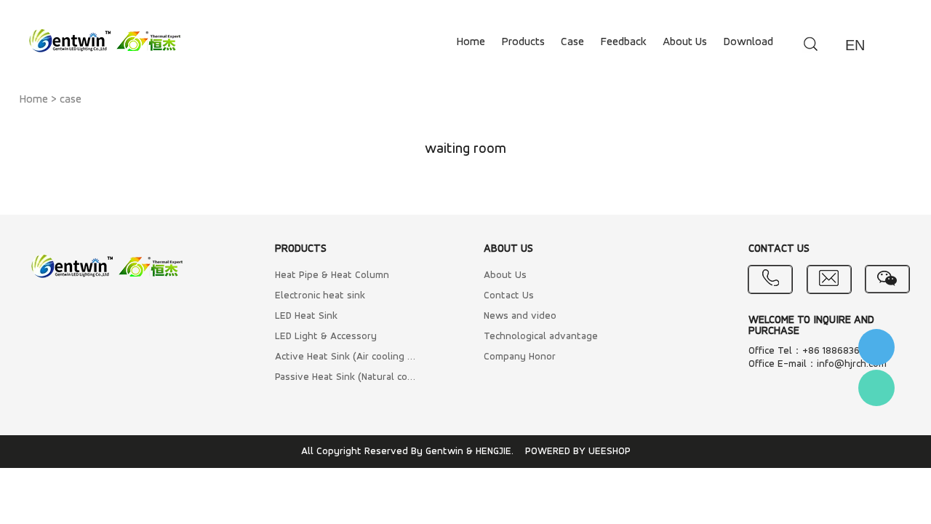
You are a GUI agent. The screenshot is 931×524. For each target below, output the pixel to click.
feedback (623, 42)
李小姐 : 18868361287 (876, 347)
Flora (876, 388)
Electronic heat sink (320, 295)
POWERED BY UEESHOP (578, 451)
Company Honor (520, 357)
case (572, 42)
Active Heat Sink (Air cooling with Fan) (346, 357)
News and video (520, 316)
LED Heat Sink (306, 316)
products (523, 42)
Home (33, 100)
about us (685, 42)
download (748, 42)
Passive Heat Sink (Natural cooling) (346, 377)
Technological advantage (541, 336)
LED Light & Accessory (326, 336)
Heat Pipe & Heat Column (332, 275)
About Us (505, 275)
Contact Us (509, 295)
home (470, 42)
